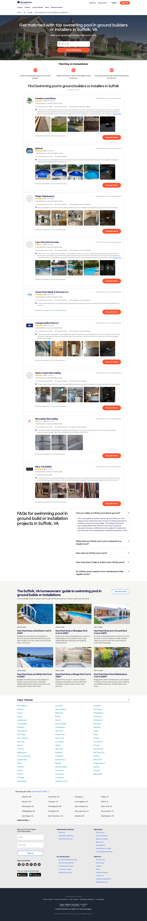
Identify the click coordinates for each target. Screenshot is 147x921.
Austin (95, 731)
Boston (58, 716)
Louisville (59, 706)
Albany (58, 745)
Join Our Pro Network (66, 863)
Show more (117, 114)
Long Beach (22, 720)
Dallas (95, 734)
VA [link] (24, 12)
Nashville (97, 727)
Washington (22, 752)
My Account (100, 832)
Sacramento (22, 731)
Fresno (20, 716)
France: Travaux (48, 899)
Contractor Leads (65, 869)
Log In (114, 3)
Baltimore (59, 713)
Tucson (20, 713)
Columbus (59, 778)
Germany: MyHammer (61, 899)
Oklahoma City (61, 781)
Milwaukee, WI (28, 806)
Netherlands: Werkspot (87, 899)
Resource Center (102, 839)
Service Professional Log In (68, 860)
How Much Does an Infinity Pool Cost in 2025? (34, 675)
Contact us (100, 876)
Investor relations (102, 872)
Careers (99, 866)
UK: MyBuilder (100, 899)
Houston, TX (53, 802)
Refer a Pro (100, 842)
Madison (96, 770)
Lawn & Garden (37, 7)
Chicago (20, 778)
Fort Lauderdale (23, 756)
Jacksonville (22, 760)
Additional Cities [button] (22, 820)
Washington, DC (107, 816)
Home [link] (19, 12)
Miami (19, 763)
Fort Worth (97, 742)
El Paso (96, 738)
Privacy (62, 905)
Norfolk (96, 756)
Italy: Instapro (74, 899)
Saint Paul (59, 731)
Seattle (96, 767)
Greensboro (60, 760)
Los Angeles (22, 724)
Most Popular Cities (23, 792)
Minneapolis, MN (54, 806)
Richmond (97, 760)
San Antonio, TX (107, 811)
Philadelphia (98, 713)
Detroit (58, 720)
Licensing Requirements (104, 852)
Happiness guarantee (103, 879)
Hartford (20, 749)
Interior (20, 7)
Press (98, 869)
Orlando (20, 767)
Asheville (58, 752)
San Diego (21, 734)
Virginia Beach (99, 763)
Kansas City (60, 734)
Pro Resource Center (66, 866)
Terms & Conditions (86, 909)
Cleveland (59, 774)
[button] (43, 124)
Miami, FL (105, 802)
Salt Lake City (98, 752)
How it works (100, 860)
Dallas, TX (105, 797)
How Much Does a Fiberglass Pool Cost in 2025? (71, 632)
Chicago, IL (79, 797)
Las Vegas (59, 742)
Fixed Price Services (66, 839)
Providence (98, 720)
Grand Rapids (60, 724)
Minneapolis (60, 727)
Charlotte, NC (54, 797)
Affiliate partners (102, 882)
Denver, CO (26, 802)
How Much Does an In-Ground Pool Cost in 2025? (110, 632)
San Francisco (22, 738)
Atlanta (20, 774)
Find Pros (62, 832)
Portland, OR (53, 811)
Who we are (100, 863)
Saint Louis (59, 738)
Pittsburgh (97, 716)
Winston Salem (61, 767)
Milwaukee (97, 774)
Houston (96, 745)
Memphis (97, 724)
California (68, 905)
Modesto (20, 727)
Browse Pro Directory (66, 836)
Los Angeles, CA (81, 802)
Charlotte (59, 756)
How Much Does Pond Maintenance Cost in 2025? (110, 675)
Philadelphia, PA (28, 811)
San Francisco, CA (55, 816)
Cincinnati (59, 770)
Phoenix (20, 709)
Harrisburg (97, 709)
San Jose (20, 742)
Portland (96, 706)
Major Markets (25, 699)
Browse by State (40, 791)
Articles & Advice (56, 7)
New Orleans (60, 709)
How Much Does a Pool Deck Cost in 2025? (34, 632)
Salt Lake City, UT (82, 811)
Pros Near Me (100, 845)
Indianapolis (22, 781)
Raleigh (58, 763)
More (47, 7)
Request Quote (112, 137)
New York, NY (106, 806)
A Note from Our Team (103, 848)
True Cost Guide (101, 836)
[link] (73, 100)
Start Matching (73, 50)
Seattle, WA (79, 816)
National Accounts (65, 872)
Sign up (30, 853)
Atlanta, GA (26, 797)
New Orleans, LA (81, 806)
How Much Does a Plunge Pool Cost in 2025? (73, 675)
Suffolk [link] (30, 12)
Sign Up (125, 3)
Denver (20, 745)
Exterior (27, 7)
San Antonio (98, 749)
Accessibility (83, 905)
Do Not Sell (75, 905)
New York (59, 749)
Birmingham (22, 706)
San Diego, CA (28, 816)
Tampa (20, 770)
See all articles (121, 592)
